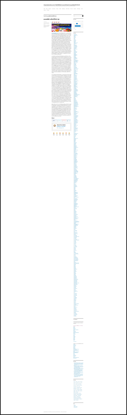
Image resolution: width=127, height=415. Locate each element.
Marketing (63, 8)
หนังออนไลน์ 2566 (75, 291)
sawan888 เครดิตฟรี (76, 171)
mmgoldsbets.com (76, 121)
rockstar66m (75, 164)
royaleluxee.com (76, 166)
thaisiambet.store (76, 203)
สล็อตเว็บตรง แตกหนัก (76, 279)
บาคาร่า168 (75, 245)
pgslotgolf (75, 148)
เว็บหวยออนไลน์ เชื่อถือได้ (76, 311)
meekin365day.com (76, 120)
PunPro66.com (75, 155)
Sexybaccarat (75, 177)
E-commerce (53, 8)
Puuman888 (47, 25)
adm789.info (75, 47)
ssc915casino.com (76, 195)
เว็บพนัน (74, 306)
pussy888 (74, 348)
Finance (57, 8)
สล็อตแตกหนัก (75, 286)
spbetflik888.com (76, 192)
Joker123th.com (75, 101)
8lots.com (75, 40)
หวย (74, 292)
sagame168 (75, 169)
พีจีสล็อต (81, 389)
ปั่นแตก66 (75, 248)
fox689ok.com (75, 83)
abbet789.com (75, 45)
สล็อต (45, 23)
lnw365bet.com (75, 111)
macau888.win (75, 117)
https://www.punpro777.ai (76, 357)
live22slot (75, 110)
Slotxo (74, 189)
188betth (75, 37)
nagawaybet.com (76, 122)
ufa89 (74, 209)
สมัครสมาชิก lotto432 (76, 259)
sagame (75, 168)
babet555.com (75, 52)
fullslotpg (75, 85)
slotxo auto (75, 190)
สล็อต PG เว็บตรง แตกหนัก (76, 263)
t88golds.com (75, 200)
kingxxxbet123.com (76, 104)
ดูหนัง (74, 231)
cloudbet (75, 70)
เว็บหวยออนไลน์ (75, 310)
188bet (74, 36)
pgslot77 (75, 144)
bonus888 (75, 64)
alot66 (74, 49)
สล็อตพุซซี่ (75, 275)
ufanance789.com (76, 214)
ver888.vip (75, 222)
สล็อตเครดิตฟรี (75, 277)
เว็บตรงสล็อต (75, 304)
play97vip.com (75, 151)
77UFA (74, 39)
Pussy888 (75, 158)
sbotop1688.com (75, 173)
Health (60, 8)
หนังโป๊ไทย (74, 336)
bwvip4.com (75, 65)
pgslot (74, 351)
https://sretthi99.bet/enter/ (77, 94)
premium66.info (76, 153)
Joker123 (75, 99)
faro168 (79, 381)
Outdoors (49, 8)
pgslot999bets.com (76, 147)
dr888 (74, 74)
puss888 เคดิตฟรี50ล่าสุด (51, 19)
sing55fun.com (75, 181)
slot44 (74, 330)
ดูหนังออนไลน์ (74, 355)
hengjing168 (75, 92)
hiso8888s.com (75, 93)
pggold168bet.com (76, 138)
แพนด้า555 (75, 315)
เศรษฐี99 (75, 312)
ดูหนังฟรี (74, 354)
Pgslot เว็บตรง (75, 142)
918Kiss (76, 381)
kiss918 (74, 339)
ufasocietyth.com (76, 216)
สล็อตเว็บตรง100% (78, 396)
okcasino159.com (76, 128)
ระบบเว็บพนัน (75, 256)
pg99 (74, 137)
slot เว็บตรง (74, 328)
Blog (46, 8)
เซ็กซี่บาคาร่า (75, 299)
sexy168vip (75, 176)
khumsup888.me (76, 102)
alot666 (75, 50)
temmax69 (75, 202)
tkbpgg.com (75, 205)
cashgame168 (75, 67)
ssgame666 (75, 196)
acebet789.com (75, 46)
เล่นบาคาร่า (75, 302)
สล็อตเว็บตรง (74, 345)
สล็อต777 (75, 267)
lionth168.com (75, 108)
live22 (74, 353)
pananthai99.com (76, 130)
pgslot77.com (75, 145)
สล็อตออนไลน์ (48, 23)
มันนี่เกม (75, 254)
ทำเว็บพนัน (75, 243)
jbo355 (74, 97)
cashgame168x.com (76, 68)
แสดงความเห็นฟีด (75, 406)
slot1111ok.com (75, 186)
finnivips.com (75, 81)
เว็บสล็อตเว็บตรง (75, 309)
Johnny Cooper (61, 126)
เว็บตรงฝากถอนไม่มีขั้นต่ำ (76, 303)
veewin (75, 220)
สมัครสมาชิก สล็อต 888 (46, 26)
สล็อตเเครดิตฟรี (75, 283)
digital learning (75, 73)
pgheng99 (75, 139)
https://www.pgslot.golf (76, 350)
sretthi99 (75, 194)
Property (75, 8)
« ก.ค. (75, 29)
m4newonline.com (76, 115)
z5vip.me (75, 227)
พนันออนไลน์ (75, 250)
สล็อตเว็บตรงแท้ (75, 282)
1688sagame (75, 34)
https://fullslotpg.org (75, 352)
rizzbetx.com (75, 163)
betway (75, 59)
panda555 (75, 131)
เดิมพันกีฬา (75, 300)
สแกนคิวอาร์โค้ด (75, 288)
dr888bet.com (75, 75)
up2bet (74, 219)
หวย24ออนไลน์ (75, 293)
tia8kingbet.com (76, 204)
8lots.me (75, 41)
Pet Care (71, 8)
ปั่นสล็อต (75, 247)
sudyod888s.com (76, 199)
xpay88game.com (76, 225)
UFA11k (75, 207)
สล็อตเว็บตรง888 (75, 281)
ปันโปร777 (75, 249)
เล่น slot (75, 301)
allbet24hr (75, 48)
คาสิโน (74, 229)
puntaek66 (75, 157)
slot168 (74, 187)
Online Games (67, 8)
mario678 (75, 118)
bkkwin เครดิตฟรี (75, 61)
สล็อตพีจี (75, 274)
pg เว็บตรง (75, 136)
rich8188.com (75, 162)
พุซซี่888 (75, 252)
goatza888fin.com (76, 90)
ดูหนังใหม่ (75, 234)
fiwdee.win (75, 82)
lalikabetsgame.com (76, 106)
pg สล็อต (75, 135)
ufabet (74, 210)
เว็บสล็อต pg (75, 308)
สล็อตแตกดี (75, 285)
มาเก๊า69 (75, 255)
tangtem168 (75, 201)
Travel (82, 8)
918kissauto (75, 43)
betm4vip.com (75, 58)
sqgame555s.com (76, 193)
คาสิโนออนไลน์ (75, 230)
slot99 (74, 333)
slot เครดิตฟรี (75, 185)
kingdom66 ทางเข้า (76, 103)
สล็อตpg (75, 272)
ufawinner (75, 217)
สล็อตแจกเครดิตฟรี (76, 284)
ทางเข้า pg (75, 238)
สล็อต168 (75, 264)
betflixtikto (75, 57)
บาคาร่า (74, 334)
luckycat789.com (76, 113)
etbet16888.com (75, 79)
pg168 (74, 327)
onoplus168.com (75, 129)
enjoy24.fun (75, 76)
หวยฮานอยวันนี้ (75, 295)
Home (44, 8)
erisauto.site (75, 77)
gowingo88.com (75, 91)
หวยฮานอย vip (75, 294)
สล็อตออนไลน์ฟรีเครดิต (79, 394)
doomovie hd (74, 341)
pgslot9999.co (75, 146)
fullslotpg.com (75, 86)
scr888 (74, 174)
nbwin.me (75, 124)
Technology (78, 8)
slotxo (74, 335)
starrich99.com (75, 198)
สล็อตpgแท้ (75, 273)
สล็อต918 (75, 270)
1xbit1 (74, 38)
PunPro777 (75, 156)
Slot (47, 22)
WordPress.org (75, 407)
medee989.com (75, 119)
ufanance (75, 213)
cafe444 (75, 66)
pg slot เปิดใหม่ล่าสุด (76, 133)
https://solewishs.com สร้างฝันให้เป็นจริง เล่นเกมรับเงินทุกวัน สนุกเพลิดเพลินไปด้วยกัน (62, 5)
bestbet (75, 56)
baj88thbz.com (75, 54)
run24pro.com (75, 167)
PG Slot (44, 22)
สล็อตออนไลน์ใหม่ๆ (75, 395)
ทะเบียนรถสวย (75, 237)
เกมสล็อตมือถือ (75, 297)
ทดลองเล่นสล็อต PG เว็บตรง (76, 236)
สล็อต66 (75, 266)
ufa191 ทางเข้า (75, 208)
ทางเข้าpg (75, 240)
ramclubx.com (75, 160)
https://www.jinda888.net (76, 332)
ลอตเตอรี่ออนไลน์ (75, 257)
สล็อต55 (74, 265)
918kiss (74, 344)
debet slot (75, 72)
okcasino (75, 127)
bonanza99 (75, 63)
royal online (75, 165)
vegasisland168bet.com (76, 221)
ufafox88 (75, 212)
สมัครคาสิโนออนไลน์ (76, 258)
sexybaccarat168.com (76, 178)
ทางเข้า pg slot (75, 239)
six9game (75, 182)
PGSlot (46, 22)
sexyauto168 (75, 386)
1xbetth (74, 337)
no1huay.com (75, 126)
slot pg (74, 184)
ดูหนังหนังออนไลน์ (75, 232)
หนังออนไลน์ (75, 290)
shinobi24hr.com (76, 180)
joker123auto (75, 100)
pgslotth (75, 149)
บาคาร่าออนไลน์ (75, 246)
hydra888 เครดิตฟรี (76, 95)
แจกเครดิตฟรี (75, 313)
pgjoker (75, 140)
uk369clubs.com (75, 218)
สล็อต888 (75, 268)
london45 (75, 112)
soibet (74, 191)
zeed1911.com (75, 228)
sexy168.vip (75, 175)
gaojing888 (75, 88)
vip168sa (75, 223)
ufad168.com (75, 211)
